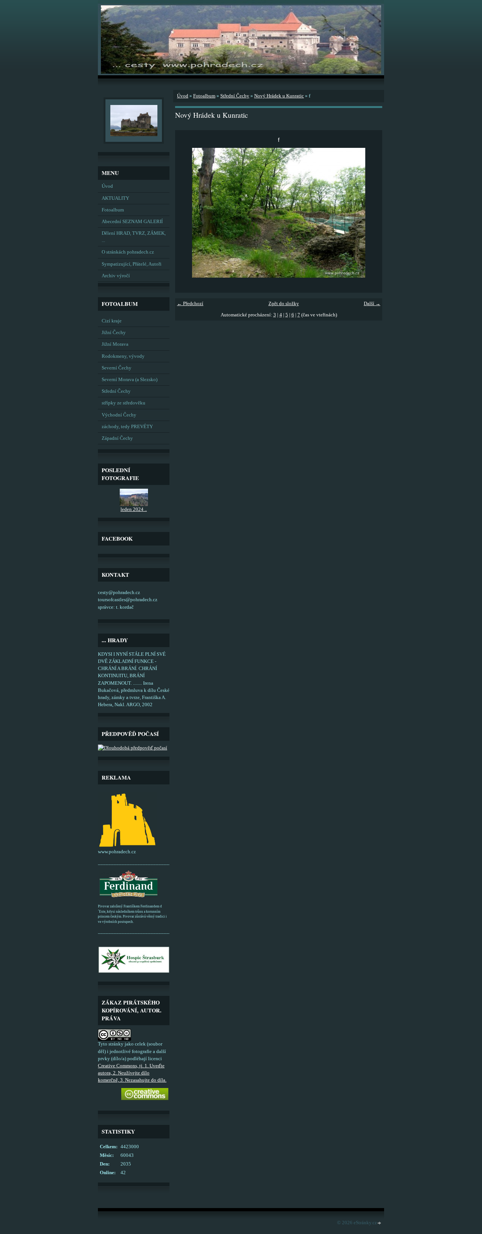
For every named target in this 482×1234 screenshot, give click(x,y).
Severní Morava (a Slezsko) (129, 379)
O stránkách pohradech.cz (128, 252)
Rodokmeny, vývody (123, 356)
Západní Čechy (117, 438)
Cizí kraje (112, 321)
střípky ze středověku (123, 403)
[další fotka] (370, 213)
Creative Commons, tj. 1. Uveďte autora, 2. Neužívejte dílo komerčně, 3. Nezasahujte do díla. (132, 1073)
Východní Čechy (119, 415)
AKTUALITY (115, 198)
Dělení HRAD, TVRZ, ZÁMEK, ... (134, 237)
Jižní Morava (115, 344)
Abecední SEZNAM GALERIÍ (132, 221)
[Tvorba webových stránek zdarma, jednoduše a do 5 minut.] (379, 1223)
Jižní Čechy (114, 332)
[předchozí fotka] (187, 213)
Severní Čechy (116, 368)
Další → (372, 303)
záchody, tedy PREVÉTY (127, 426)
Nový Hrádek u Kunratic (279, 96)
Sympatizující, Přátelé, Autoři (132, 264)
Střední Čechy (116, 391)
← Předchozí (190, 303)
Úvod (107, 186)
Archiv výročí (116, 275)
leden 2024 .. (133, 509)
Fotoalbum (113, 210)
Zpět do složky (283, 303)
